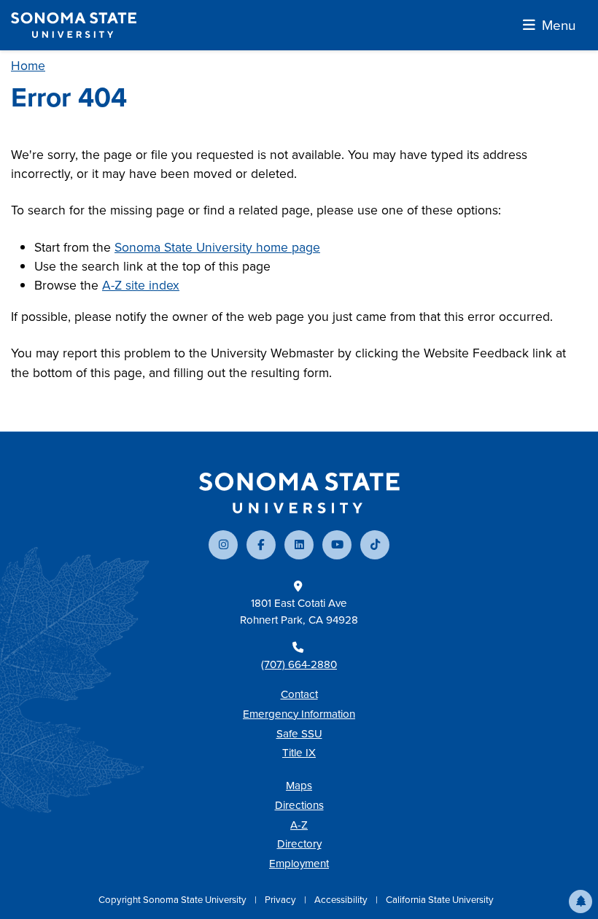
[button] (580, 901)
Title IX (299, 752)
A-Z (299, 824)
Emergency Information (299, 713)
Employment (299, 863)
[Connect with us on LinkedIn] (299, 544)
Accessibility (342, 899)
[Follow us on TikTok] (374, 544)
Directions (299, 805)
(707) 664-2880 (299, 664)
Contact (299, 694)
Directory (299, 843)
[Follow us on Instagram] (223, 544)
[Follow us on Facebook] (261, 544)
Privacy (281, 899)
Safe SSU (299, 733)
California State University (440, 899)
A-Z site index (140, 285)
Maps (299, 785)
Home (28, 65)
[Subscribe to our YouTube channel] (337, 544)
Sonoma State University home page (217, 247)
